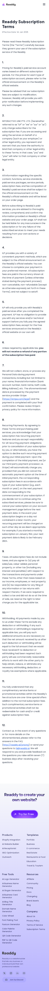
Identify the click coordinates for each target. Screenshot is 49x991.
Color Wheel (8, 915)
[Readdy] (9, 4)
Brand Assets (33, 900)
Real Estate (32, 852)
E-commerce (33, 848)
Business (31, 844)
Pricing (30, 887)
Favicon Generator (11, 924)
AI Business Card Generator (10, 896)
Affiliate (30, 879)
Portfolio (31, 839)
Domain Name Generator (9, 910)
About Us (31, 916)
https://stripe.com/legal (16, 399)
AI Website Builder (10, 844)
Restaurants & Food (36, 857)
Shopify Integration (11, 839)
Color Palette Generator (8, 930)
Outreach (6, 857)
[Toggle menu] (44, 4)
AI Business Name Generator (10, 884)
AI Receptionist (9, 848)
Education (31, 861)
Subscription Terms (36, 929)
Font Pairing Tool (10, 920)
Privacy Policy (33, 920)
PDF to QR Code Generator (9, 941)
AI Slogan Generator (11, 890)
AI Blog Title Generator (7, 903)
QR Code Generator (11, 935)
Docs (29, 892)
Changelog (32, 896)
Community (32, 883)
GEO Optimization (10, 852)
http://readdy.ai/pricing (16, 744)
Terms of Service (35, 925)
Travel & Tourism (35, 865)
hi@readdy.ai (23, 748)
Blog (29, 905)
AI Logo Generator (10, 879)
